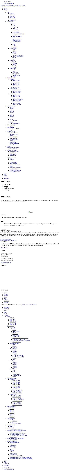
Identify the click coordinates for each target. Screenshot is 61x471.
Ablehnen (8, 239)
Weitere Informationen (5, 240)
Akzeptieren (3, 239)
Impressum (13, 240)
